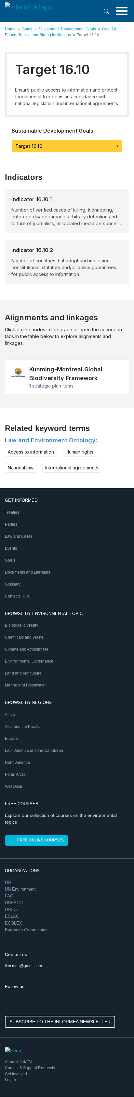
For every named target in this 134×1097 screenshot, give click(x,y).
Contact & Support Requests (30, 1068)
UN (8, 882)
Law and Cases (19, 536)
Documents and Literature (28, 572)
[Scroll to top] (115, 1078)
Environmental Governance (29, 661)
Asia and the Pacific (22, 726)
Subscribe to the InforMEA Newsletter (60, 1021)
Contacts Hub (17, 596)
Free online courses (40, 840)
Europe (11, 738)
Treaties (12, 512)
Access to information (31, 452)
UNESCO (14, 902)
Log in (10, 1080)
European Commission (27, 929)
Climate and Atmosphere (26, 649)
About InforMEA (19, 1062)
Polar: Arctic (15, 774)
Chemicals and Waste (24, 637)
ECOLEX (14, 923)
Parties (11, 524)
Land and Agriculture (23, 673)
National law (21, 467)
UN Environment (21, 889)
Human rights (79, 452)
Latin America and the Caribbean (34, 750)
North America (17, 762)
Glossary (12, 584)
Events (11, 548)
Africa (10, 714)
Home (10, 29)
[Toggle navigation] (121, 10)
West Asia (13, 786)
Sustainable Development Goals (67, 29)
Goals (27, 29)
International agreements (71, 467)
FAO (10, 896)
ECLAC (12, 916)
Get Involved (16, 1074)
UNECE (13, 909)
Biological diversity (21, 625)
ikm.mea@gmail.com (23, 966)
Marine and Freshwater (25, 685)
